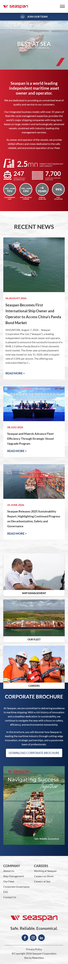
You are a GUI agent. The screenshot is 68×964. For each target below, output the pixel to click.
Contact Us (9, 897)
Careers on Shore (43, 876)
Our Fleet (8, 881)
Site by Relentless (34, 957)
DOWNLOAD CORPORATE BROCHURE (34, 753)
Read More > (15, 373)
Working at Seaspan (45, 870)
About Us (8, 870)
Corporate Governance (16, 886)
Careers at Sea (42, 881)
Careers (41, 866)
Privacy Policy (34, 949)
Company (11, 866)
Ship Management (13, 876)
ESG (5, 891)
